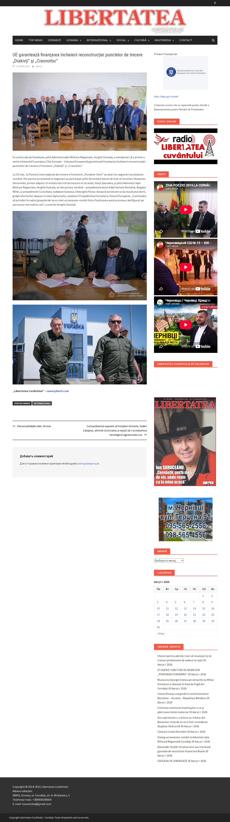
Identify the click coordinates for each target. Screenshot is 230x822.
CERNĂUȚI (54, 40)
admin (39, 66)
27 (185, 621)
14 (194, 608)
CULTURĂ (140, 40)
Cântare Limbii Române (172, 731)
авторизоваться (88, 463)
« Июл (160, 633)
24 (158, 621)
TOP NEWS (36, 40)
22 (203, 614)
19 (176, 614)
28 (194, 621)
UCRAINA (72, 40)
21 (194, 614)
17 (158, 614)
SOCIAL (121, 40)
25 (167, 621)
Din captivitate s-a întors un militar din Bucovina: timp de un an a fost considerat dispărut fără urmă (182, 722)
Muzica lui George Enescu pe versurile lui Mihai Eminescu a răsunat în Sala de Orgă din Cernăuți (185, 684)
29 (203, 621)
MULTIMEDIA (163, 40)
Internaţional (42, 403)
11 (167, 608)
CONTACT (185, 40)
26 (176, 621)
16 (212, 608)
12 (176, 608)
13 (185, 608)
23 (212, 614)
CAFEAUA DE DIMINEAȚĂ (172, 761)
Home (19, 40)
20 (185, 614)
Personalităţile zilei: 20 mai (34, 426)
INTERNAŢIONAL (97, 40)
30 (212, 621)
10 (158, 608)
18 (167, 614)
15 (203, 608)
